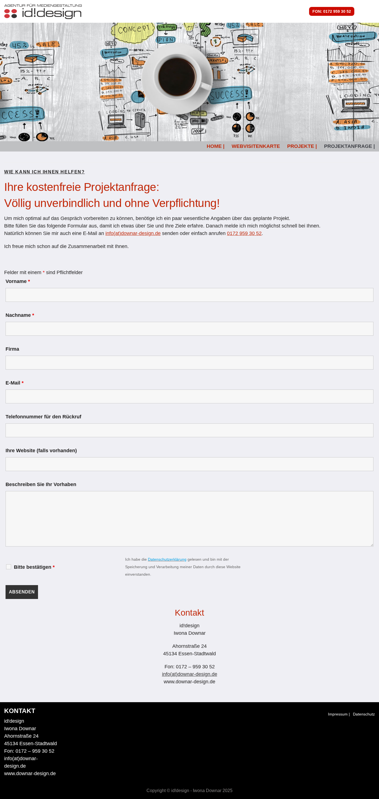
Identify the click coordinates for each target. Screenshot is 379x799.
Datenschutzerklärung (167, 559)
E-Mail (15, 383)
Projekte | (302, 146)
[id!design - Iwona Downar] (43, 11)
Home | (215, 146)
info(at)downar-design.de (133, 233)
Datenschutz (364, 714)
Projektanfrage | (349, 146)
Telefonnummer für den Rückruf (43, 416)
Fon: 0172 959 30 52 (331, 11)
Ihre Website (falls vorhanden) (41, 450)
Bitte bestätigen (34, 567)
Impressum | (339, 714)
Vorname (18, 281)
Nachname (20, 315)
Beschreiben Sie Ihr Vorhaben (41, 484)
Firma (12, 349)
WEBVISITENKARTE (256, 146)
